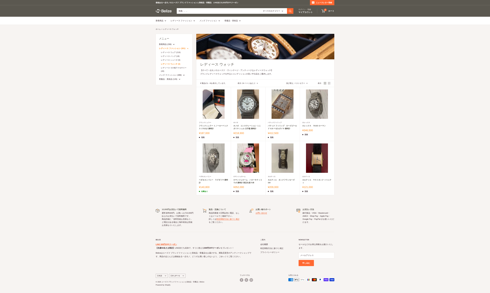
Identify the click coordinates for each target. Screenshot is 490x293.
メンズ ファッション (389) (170, 75)
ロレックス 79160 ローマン (314, 126)
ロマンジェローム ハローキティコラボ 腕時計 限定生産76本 (247, 181)
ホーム (158, 29)
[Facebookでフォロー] (241, 280)
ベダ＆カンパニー (205, 176)
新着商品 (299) (165, 44)
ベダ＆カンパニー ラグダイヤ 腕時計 (213, 181)
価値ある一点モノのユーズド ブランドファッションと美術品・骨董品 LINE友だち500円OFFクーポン (197, 3)
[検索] (290, 11)
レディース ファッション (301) (172, 48)
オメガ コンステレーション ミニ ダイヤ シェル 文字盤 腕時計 (247, 127)
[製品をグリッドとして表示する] (325, 83)
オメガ (235, 122)
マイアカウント (305, 12)
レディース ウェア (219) (171, 52)
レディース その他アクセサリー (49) (173, 69)
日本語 (159, 276)
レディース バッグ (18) (170, 56)
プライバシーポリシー (269, 252)
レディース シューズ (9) (170, 60)
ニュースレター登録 (324, 3)
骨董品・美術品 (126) (168, 79)
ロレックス (306, 122)
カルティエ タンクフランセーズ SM (281, 181)
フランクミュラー (205, 122)
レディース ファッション (181, 21)
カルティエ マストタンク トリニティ (316, 181)
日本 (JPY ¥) (175, 276)
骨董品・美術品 (231, 21)
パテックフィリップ (275, 122)
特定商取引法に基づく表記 (227, 219)
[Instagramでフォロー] (251, 280)
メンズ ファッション (208, 21)
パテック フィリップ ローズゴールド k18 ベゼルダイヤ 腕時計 (282, 127)
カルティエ (271, 176)
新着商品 (159, 21)
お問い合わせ (261, 213)
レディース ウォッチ (171, 29)
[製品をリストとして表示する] (329, 83)
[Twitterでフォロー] (246, 280)
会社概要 (264, 244)
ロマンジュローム (239, 176)
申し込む (306, 263)
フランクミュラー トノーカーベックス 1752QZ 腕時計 (213, 127)
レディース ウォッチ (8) (170, 64)
